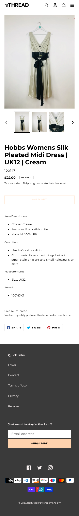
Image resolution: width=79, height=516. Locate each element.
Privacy (13, 396)
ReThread (32, 502)
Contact (13, 375)
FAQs (12, 365)
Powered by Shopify (49, 502)
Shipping (29, 183)
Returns (13, 406)
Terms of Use (17, 385)
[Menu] (72, 5)
